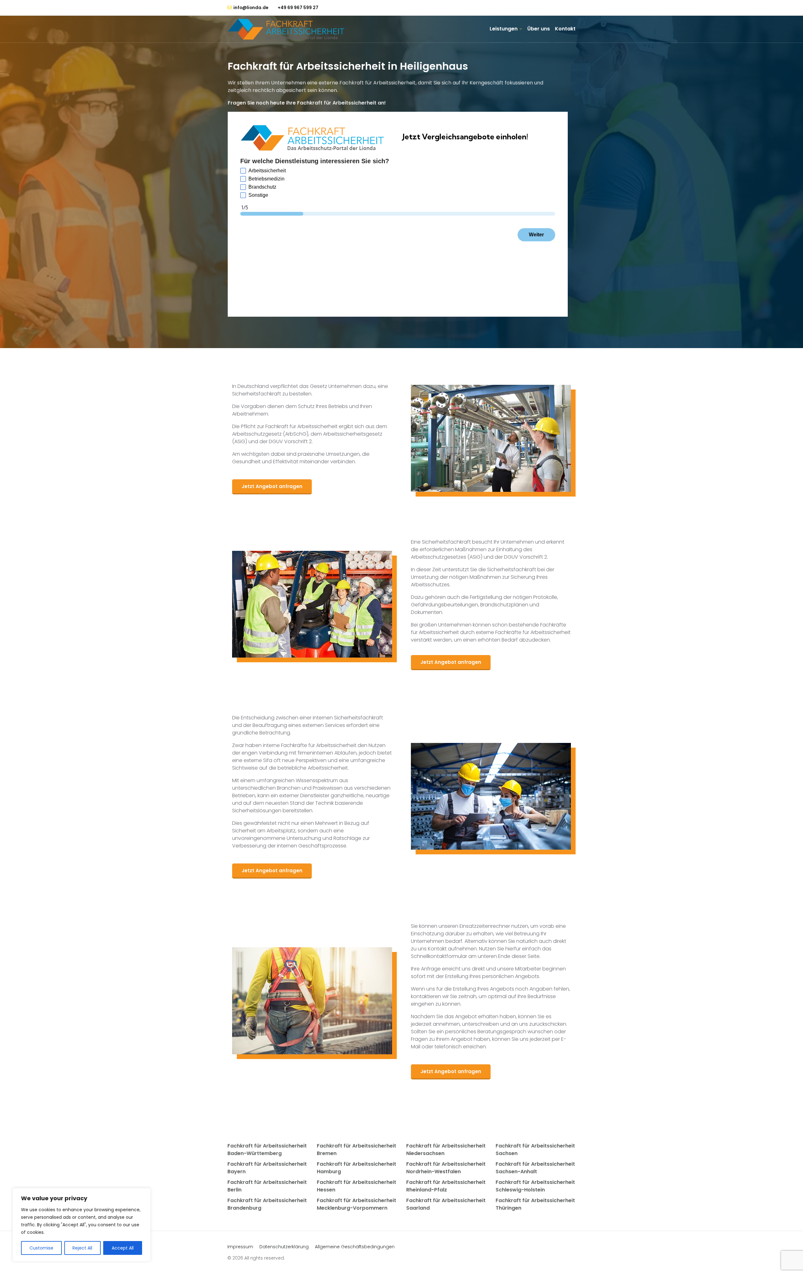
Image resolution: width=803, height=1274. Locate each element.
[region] (82, 1224)
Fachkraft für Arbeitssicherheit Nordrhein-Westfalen (446, 1167)
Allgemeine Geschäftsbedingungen (355, 1247)
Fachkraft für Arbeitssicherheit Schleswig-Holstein (535, 1186)
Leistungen (504, 28)
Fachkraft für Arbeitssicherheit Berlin (267, 1186)
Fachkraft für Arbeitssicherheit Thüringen (535, 1204)
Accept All (123, 1248)
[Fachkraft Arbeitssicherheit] (289, 29)
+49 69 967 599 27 (298, 7)
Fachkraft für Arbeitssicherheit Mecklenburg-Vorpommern (356, 1204)
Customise (41, 1248)
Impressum (240, 1247)
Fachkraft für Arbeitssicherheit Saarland (446, 1204)
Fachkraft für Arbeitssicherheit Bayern (267, 1167)
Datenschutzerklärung (284, 1247)
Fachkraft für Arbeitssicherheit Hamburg (356, 1167)
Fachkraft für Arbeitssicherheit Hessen (356, 1186)
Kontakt (565, 28)
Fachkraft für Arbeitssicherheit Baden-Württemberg (267, 1149)
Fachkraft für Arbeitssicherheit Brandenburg (267, 1204)
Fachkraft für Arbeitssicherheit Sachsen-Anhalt (535, 1167)
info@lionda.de (250, 8)
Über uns (538, 28)
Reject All (82, 1248)
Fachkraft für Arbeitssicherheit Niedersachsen (446, 1149)
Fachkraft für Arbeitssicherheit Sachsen (535, 1149)
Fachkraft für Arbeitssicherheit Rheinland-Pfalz (446, 1186)
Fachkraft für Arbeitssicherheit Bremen (356, 1149)
